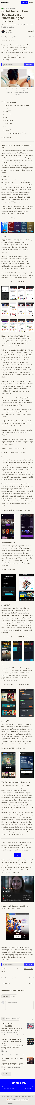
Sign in (31, 2)
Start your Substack (14, 1099)
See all (5, 1074)
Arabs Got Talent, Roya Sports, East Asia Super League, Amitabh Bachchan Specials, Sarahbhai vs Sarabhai (12, 1029)
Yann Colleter (16, 1032)
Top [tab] (4, 1019)
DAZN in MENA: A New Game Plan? (12, 1060)
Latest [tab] (8, 1019)
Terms (22, 1096)
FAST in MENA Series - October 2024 (9, 1025)
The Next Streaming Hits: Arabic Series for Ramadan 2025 (11, 1041)
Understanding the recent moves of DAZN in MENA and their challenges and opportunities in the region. (12, 1064)
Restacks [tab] (13, 996)
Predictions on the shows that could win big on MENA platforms (12, 1047)
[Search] (32, 1019)
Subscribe (24, 2)
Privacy (18, 1096)
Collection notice (29, 1096)
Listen (31, 31)
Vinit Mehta (9, 30)
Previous (7, 983)
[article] (17, 1029)
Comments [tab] (6, 996)
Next (29, 983)
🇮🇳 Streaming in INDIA (8, 8)
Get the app (25, 1099)
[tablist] (9, 996)
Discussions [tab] (15, 1019)
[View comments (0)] (9, 36)
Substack (10, 1103)
